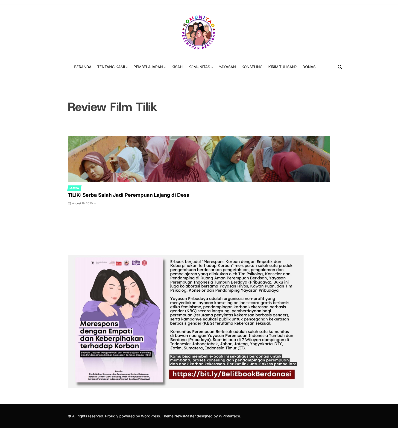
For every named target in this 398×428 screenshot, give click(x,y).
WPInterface (229, 416)
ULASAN (74, 188)
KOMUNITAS (199, 66)
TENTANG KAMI (111, 66)
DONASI (309, 66)
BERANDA (82, 66)
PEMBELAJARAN (148, 66)
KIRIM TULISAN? (282, 66)
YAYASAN (227, 66)
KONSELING (252, 66)
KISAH (177, 66)
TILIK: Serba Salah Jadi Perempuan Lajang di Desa (129, 195)
